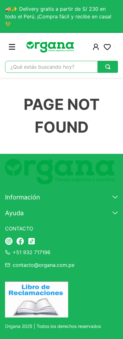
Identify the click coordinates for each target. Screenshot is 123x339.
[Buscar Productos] (107, 66)
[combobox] (61, 67)
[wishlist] (107, 47)
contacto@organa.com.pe (43, 265)
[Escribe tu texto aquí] (9, 241)
